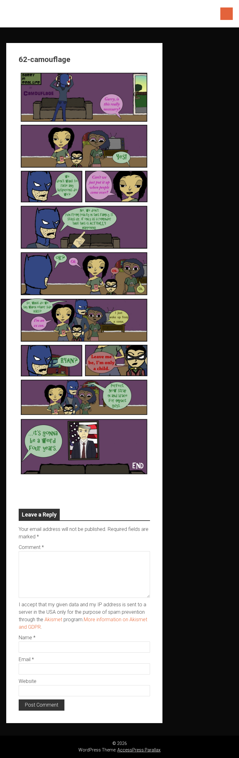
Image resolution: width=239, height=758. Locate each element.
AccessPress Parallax (139, 749)
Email (26, 659)
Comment (31, 547)
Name (27, 638)
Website (27, 681)
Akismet (53, 619)
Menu (226, 13)
